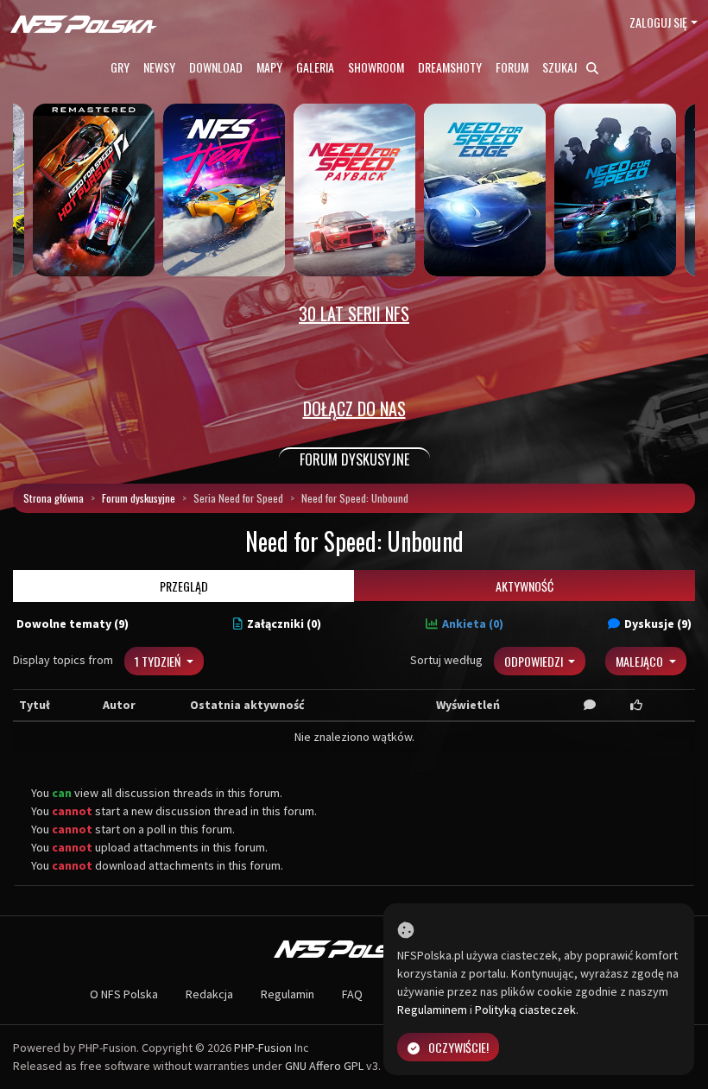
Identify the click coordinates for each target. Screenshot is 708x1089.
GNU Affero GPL (324, 1065)
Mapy (269, 67)
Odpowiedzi (535, 661)
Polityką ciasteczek (525, 1009)
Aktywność (524, 586)
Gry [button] (120, 67)
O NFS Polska (124, 994)
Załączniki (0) (284, 623)
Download (216, 67)
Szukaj (560, 67)
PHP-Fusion (263, 1047)
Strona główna (53, 498)
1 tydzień (159, 661)
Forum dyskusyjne (138, 498)
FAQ (352, 994)
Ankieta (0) (472, 623)
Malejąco (641, 661)
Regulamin (287, 994)
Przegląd (184, 586)
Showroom (376, 67)
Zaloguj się (658, 22)
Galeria (315, 67)
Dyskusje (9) (658, 623)
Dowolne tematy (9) (72, 623)
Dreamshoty (450, 67)
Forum (512, 67)
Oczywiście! (458, 1047)
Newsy (159, 67)
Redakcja (209, 994)
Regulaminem (432, 1009)
